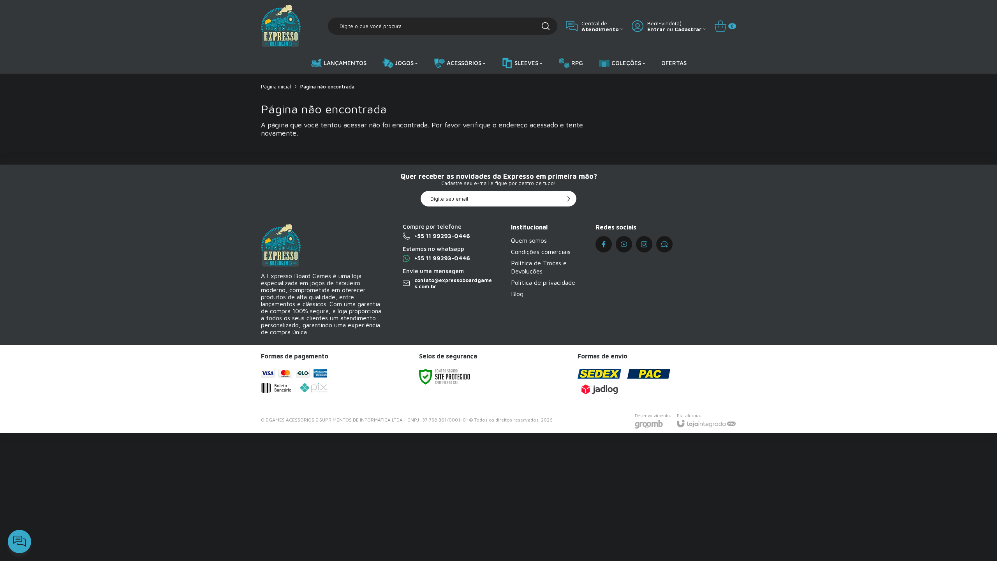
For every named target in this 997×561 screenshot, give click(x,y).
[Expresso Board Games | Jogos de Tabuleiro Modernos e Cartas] (281, 26)
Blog (517, 293)
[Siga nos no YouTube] (624, 244)
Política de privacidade (543, 282)
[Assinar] (568, 198)
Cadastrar (688, 29)
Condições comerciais (541, 251)
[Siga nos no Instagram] (644, 244)
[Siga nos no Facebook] (603, 244)
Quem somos (529, 240)
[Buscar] (545, 26)
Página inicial (276, 86)
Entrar (656, 29)
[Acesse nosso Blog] (664, 244)
